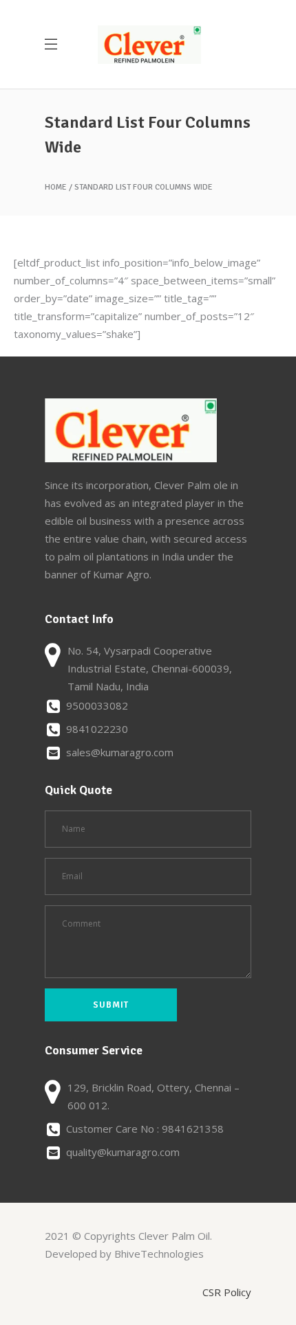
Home (56, 187)
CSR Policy (226, 1292)
